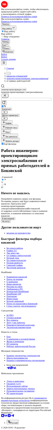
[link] (5, 48)
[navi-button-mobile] (4, 63)
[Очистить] (5, 95)
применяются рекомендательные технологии (24, 399)
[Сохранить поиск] (4, 103)
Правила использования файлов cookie (19, 21)
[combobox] (13, 89)
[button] (4, 54)
